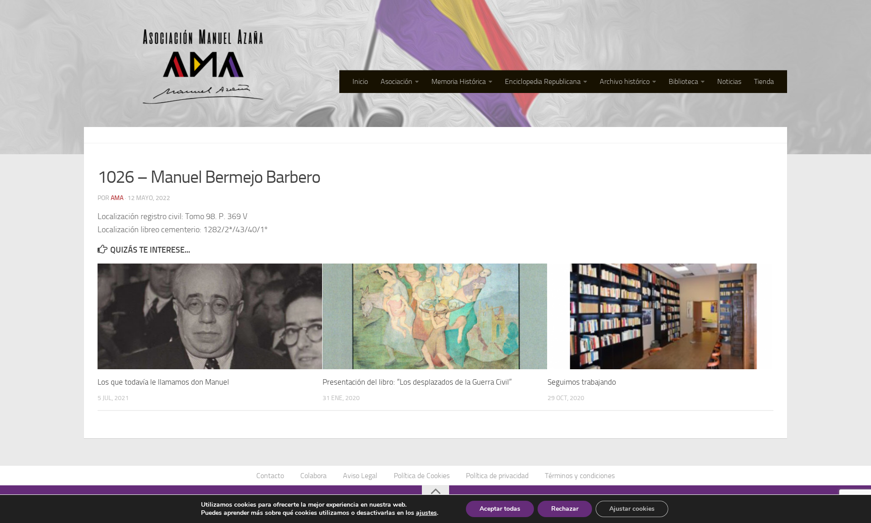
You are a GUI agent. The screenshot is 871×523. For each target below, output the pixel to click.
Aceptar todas (500, 508)
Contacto (270, 475)
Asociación (396, 81)
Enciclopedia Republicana (543, 81)
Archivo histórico (625, 81)
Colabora (313, 475)
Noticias (729, 81)
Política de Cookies (422, 475)
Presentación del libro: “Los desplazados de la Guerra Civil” (417, 381)
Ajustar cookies (632, 508)
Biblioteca (683, 81)
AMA (117, 198)
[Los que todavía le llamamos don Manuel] (210, 316)
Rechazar (564, 508)
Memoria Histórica (458, 81)
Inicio (360, 81)
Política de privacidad (497, 475)
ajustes (426, 513)
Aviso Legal (360, 475)
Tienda (764, 81)
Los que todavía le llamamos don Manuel (163, 381)
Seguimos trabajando (582, 381)
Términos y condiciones (580, 475)
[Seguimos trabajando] (660, 316)
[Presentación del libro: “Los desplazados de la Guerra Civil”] (435, 316)
